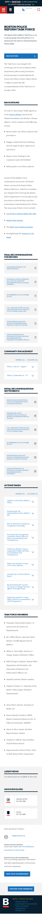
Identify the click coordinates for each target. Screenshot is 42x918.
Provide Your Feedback (21, 889)
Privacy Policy (21, 901)
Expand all (20, 360)
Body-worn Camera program (21, 227)
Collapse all (32, 360)
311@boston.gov (18, 836)
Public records (21, 906)
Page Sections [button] (12, 56)
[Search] (37, 9)
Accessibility (20, 908)
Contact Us (20, 910)
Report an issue (23, 899)
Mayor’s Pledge (15, 114)
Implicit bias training (14, 220)
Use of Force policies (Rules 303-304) (21, 214)
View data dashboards (17, 874)
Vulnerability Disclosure (26, 904)
